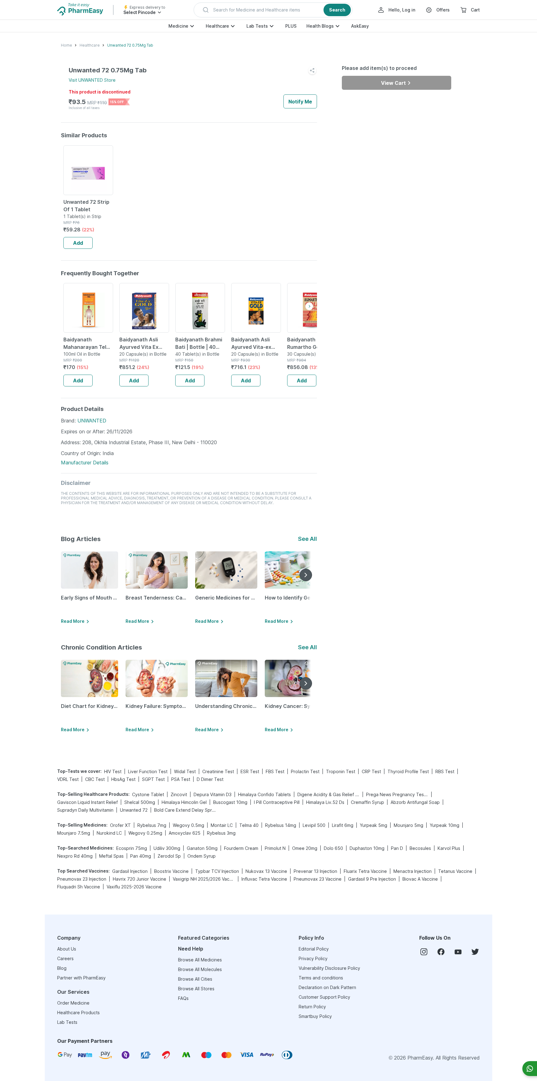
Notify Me (300, 101)
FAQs (183, 998)
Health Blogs (320, 26)
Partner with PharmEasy (81, 977)
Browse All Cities (195, 979)
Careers (65, 958)
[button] (273, 9)
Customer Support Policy (324, 997)
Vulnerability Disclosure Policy (329, 968)
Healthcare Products (78, 1012)
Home (66, 45)
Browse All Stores (196, 988)
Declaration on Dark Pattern (327, 987)
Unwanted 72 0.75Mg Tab (130, 45)
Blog (62, 968)
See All (307, 539)
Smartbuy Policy (315, 1016)
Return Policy (312, 1006)
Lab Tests (257, 26)
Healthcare (217, 26)
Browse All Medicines (200, 959)
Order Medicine (73, 1003)
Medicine (178, 26)
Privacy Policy (313, 958)
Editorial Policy (314, 948)
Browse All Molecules (200, 969)
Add (78, 243)
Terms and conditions (321, 977)
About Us (66, 948)
